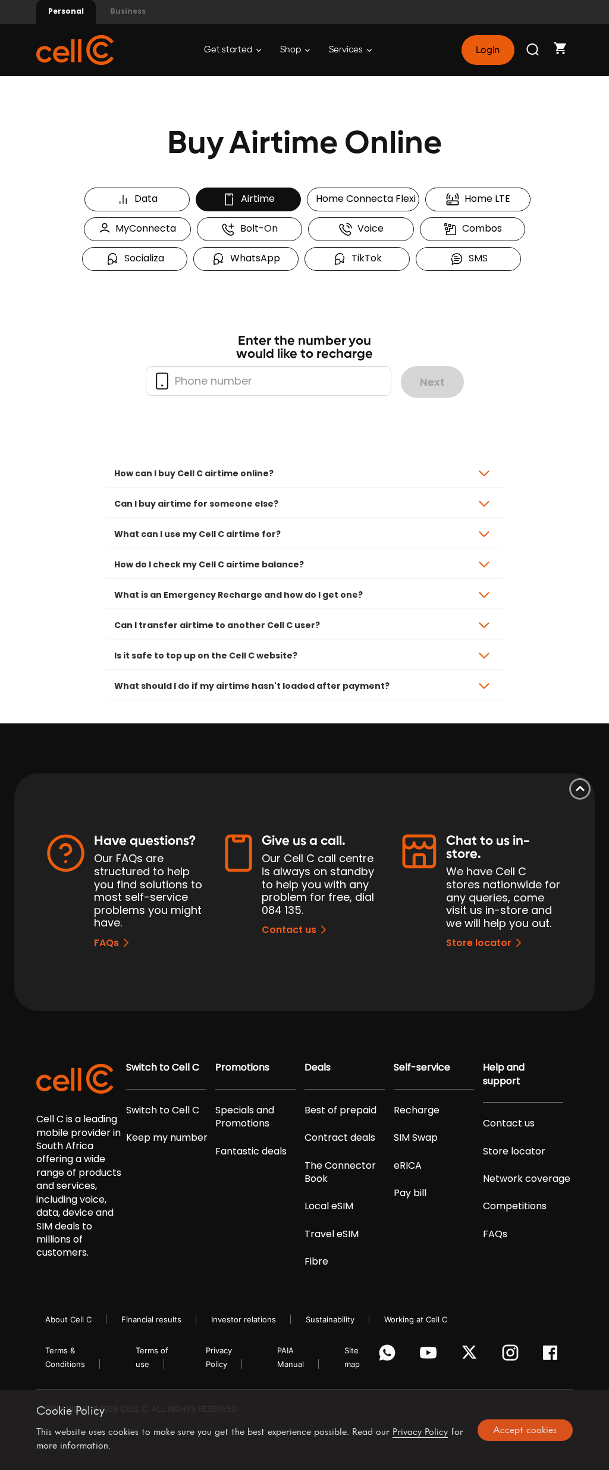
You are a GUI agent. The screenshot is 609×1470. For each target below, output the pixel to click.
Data (144, 198)
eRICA (408, 1165)
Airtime (255, 198)
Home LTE (485, 198)
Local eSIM (328, 1206)
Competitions (515, 1206)
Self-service (422, 1067)
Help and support (504, 1074)
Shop (291, 49)
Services (347, 49)
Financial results (151, 1319)
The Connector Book (340, 1172)
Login (488, 50)
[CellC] (75, 49)
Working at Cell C (415, 1319)
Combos (479, 228)
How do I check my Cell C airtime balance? (209, 564)
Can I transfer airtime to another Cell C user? (217, 625)
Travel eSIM (331, 1234)
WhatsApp (252, 258)
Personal (66, 11)
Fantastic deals (251, 1151)
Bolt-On (257, 228)
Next (432, 381)
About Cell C (68, 1319)
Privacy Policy (420, 1431)
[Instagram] (512, 1356)
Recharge (417, 1110)
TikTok (364, 258)
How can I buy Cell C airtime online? (194, 473)
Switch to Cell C (162, 1067)
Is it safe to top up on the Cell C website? (205, 655)
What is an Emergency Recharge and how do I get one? (238, 595)
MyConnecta (143, 228)
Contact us (289, 930)
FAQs (106, 943)
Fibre (316, 1261)
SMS (476, 258)
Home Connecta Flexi (363, 198)
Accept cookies (525, 1429)
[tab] (304, 473)
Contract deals (339, 1137)
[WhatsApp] (389, 1356)
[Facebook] (553, 1356)
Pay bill (410, 1193)
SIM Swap (416, 1137)
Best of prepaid (340, 1110)
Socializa (142, 258)
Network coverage (526, 1178)
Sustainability (330, 1319)
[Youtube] (430, 1356)
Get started (229, 49)
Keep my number (167, 1137)
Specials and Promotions (244, 1117)
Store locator (478, 943)
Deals (317, 1067)
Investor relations (243, 1319)
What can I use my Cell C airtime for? (197, 534)
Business (128, 11)
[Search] (533, 50)
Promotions (242, 1067)
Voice (368, 228)
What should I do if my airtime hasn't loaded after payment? (252, 686)
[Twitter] (471, 1356)
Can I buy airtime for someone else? (196, 504)
